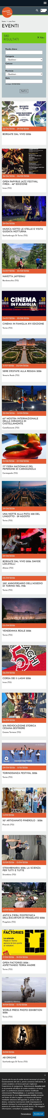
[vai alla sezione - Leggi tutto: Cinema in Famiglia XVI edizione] (24, 313)
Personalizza (26, 1114)
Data (7, 78)
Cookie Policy (28, 1109)
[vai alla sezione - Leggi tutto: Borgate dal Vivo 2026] (24, 123)
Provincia (9, 71)
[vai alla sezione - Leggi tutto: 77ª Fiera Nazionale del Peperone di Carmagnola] (24, 455)
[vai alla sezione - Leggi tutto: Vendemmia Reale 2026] (24, 620)
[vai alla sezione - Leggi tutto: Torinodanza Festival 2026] (24, 762)
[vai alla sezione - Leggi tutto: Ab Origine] (24, 1046)
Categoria (9, 56)
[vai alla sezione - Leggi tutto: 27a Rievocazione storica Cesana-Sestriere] (24, 714)
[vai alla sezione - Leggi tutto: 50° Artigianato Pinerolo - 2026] (24, 809)
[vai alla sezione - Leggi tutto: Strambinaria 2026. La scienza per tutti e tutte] (24, 857)
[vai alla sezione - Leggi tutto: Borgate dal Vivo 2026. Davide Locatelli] (24, 550)
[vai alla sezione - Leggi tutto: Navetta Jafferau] (24, 265)
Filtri (42, 38)
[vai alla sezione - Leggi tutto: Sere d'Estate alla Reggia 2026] (24, 360)
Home (4, 21)
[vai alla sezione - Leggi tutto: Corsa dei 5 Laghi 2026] (24, 667)
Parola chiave (11, 49)
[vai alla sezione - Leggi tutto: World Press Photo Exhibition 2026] (24, 999)
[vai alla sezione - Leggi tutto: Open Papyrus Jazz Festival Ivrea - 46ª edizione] (24, 170)
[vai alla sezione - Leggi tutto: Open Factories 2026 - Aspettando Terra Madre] (24, 952)
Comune (8, 64)
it (41, 10)
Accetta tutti (38, 1114)
